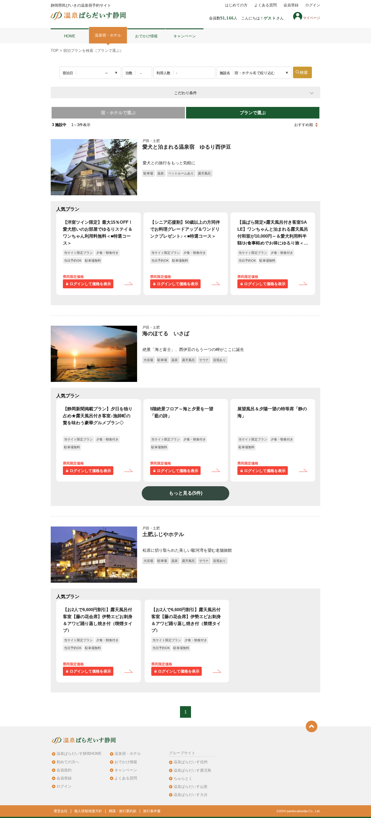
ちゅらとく (183, 778)
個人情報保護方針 (88, 811)
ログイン (312, 5)
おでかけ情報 (146, 36)
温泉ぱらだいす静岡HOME (79, 753)
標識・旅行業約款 (123, 811)
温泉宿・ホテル (108, 35)
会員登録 (291, 5)
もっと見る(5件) (185, 493)
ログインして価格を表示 (90, 284)
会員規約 (64, 770)
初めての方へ (68, 762)
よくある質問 (265, 5)
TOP (55, 50)
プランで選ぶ (253, 112)
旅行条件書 (152, 811)
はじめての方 (236, 5)
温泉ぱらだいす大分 (191, 795)
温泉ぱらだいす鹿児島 (192, 770)
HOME (69, 36)
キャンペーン (184, 36)
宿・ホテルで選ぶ (118, 112)
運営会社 (61, 811)
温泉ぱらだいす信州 (191, 762)
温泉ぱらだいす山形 (191, 786)
